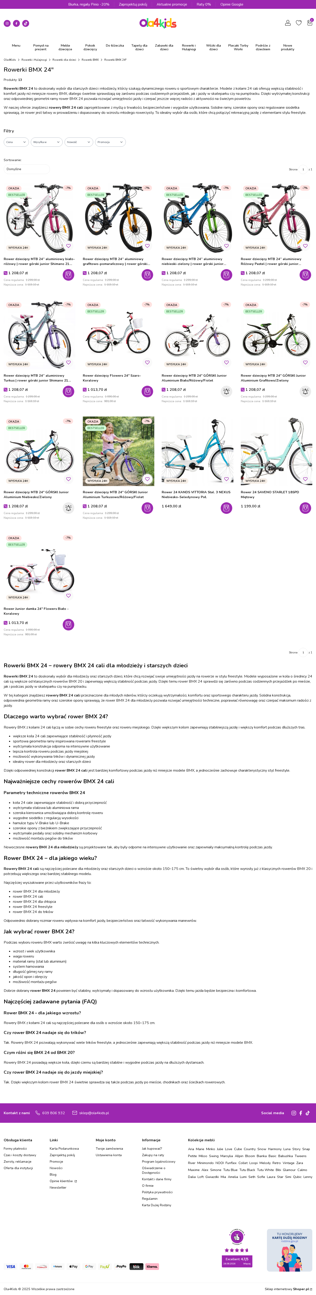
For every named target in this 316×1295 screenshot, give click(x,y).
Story (296, 1149)
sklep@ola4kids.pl (94, 1113)
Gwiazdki (212, 1176)
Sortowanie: (13, 160)
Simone (215, 1170)
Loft (201, 1176)
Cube (238, 1149)
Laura (271, 1176)
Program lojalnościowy (158, 1161)
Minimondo (205, 1163)
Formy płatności (15, 1148)
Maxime (194, 1170)
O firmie (148, 1186)
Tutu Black (247, 1170)
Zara (299, 1163)
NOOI (220, 1163)
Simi (288, 1176)
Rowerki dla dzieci (64, 60)
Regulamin (150, 1198)
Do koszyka (69, 275)
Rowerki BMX (90, 60)
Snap (306, 1149)
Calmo (302, 1170)
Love (228, 1149)
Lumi (243, 1176)
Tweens (301, 1156)
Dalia (192, 1176)
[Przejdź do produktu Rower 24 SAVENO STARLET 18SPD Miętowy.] (277, 451)
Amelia (233, 1176)
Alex (204, 1170)
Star (280, 1176)
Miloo (203, 1156)
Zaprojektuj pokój (133, 4)
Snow (261, 1149)
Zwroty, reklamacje (17, 1161)
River (191, 1163)
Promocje (56, 1161)
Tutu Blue (230, 1170)
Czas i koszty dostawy (20, 1155)
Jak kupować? (152, 1148)
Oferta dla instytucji (18, 1168)
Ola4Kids (10, 60)
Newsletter (58, 1187)
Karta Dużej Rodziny (156, 1205)
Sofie (261, 1176)
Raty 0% (204, 4)
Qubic (297, 1176)
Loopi (253, 1163)
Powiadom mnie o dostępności (227, 391)
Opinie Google (231, 4)
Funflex (231, 1163)
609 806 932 (53, 1113)
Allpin (239, 1156)
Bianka (262, 1156)
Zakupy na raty (153, 1155)
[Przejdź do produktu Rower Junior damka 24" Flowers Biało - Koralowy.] (39, 568)
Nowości (56, 1168)
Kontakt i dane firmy (156, 1179)
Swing (214, 1156)
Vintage (288, 1163)
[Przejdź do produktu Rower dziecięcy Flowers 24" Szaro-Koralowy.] (119, 334)
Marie (200, 1149)
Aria (191, 1149)
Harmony (275, 1149)
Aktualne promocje (172, 4)
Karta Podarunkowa (64, 1148)
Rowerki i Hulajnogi (34, 60)
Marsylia (226, 1156)
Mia (223, 1176)
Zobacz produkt (148, 391)
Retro (277, 1163)
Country (250, 1149)
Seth (251, 1176)
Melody (265, 1163)
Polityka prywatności (157, 1192)
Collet (243, 1163)
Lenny (308, 1176)
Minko (210, 1149)
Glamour (289, 1170)
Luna (287, 1149)
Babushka (285, 1156)
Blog (53, 1174)
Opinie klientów (62, 1181)
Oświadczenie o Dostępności (153, 1170)
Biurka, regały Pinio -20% (88, 4)
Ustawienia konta (109, 1155)
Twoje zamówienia (109, 1148)
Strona (293, 169)
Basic (272, 1156)
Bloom (250, 1156)
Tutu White (265, 1170)
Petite (192, 1156)
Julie (220, 1149)
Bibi (278, 1170)
